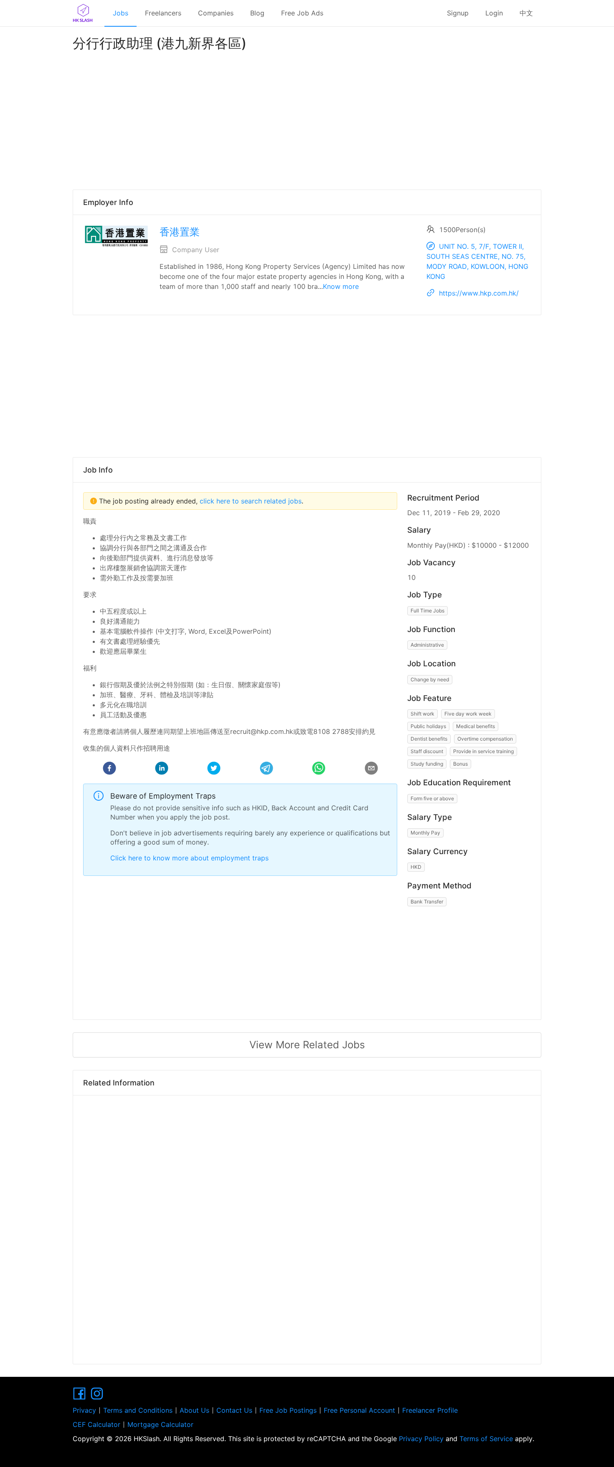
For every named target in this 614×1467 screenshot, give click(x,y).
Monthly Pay (425, 833)
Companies (215, 13)
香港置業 (180, 232)
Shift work (422, 714)
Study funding (427, 764)
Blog (257, 13)
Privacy (84, 1410)
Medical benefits (475, 726)
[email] (371, 769)
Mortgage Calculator (160, 1424)
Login (494, 13)
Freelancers (163, 13)
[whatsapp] (318, 769)
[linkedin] (161, 769)
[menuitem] (120, 13)
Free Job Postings (288, 1410)
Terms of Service (486, 1438)
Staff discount (427, 751)
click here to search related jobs (250, 501)
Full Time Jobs (427, 610)
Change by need (430, 679)
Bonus (460, 764)
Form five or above (432, 798)
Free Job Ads (302, 13)
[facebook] (109, 769)
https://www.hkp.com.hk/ (479, 293)
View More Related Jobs (307, 1045)
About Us (194, 1410)
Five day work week (468, 714)
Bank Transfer (427, 901)
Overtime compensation (485, 739)
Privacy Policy (421, 1438)
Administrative (427, 645)
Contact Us (234, 1410)
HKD (416, 867)
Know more (341, 286)
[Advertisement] (307, 118)
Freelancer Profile (430, 1410)
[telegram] (266, 769)
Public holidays (428, 726)
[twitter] (214, 769)
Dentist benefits (429, 739)
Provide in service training (483, 751)
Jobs (120, 13)
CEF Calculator (96, 1424)
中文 (526, 13)
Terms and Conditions (138, 1410)
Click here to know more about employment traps (189, 858)
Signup (458, 13)
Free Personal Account (359, 1410)
